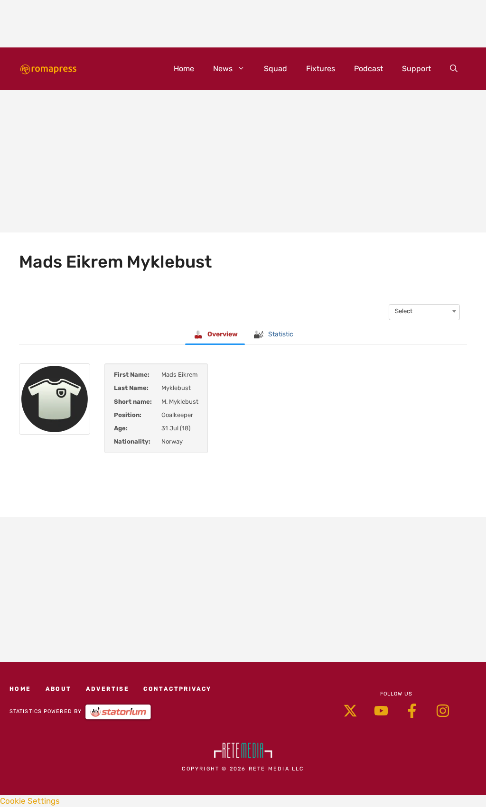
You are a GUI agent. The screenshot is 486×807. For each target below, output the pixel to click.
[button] (453, 69)
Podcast (368, 68)
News (223, 68)
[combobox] (424, 311)
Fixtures (320, 68)
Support (416, 68)
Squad (275, 68)
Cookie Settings (30, 801)
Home (184, 68)
